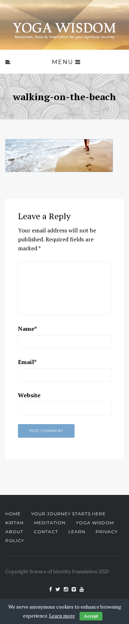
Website (29, 395)
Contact (46, 531)
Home (13, 513)
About (14, 531)
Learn (76, 531)
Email (27, 362)
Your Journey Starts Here (68, 513)
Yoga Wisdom (95, 522)
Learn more (62, 615)
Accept (91, 616)
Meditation (50, 522)
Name (27, 329)
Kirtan (14, 522)
